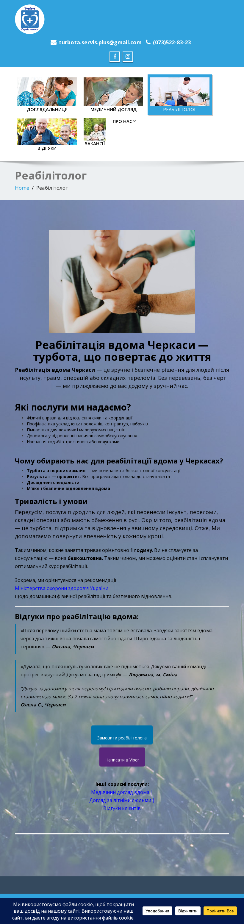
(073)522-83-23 (172, 42)
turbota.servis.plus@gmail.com (100, 42)
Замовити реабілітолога (122, 738)
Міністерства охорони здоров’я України (61, 588)
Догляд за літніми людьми (120, 800)
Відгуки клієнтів (122, 808)
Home (22, 187)
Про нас (122, 121)
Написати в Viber (122, 760)
